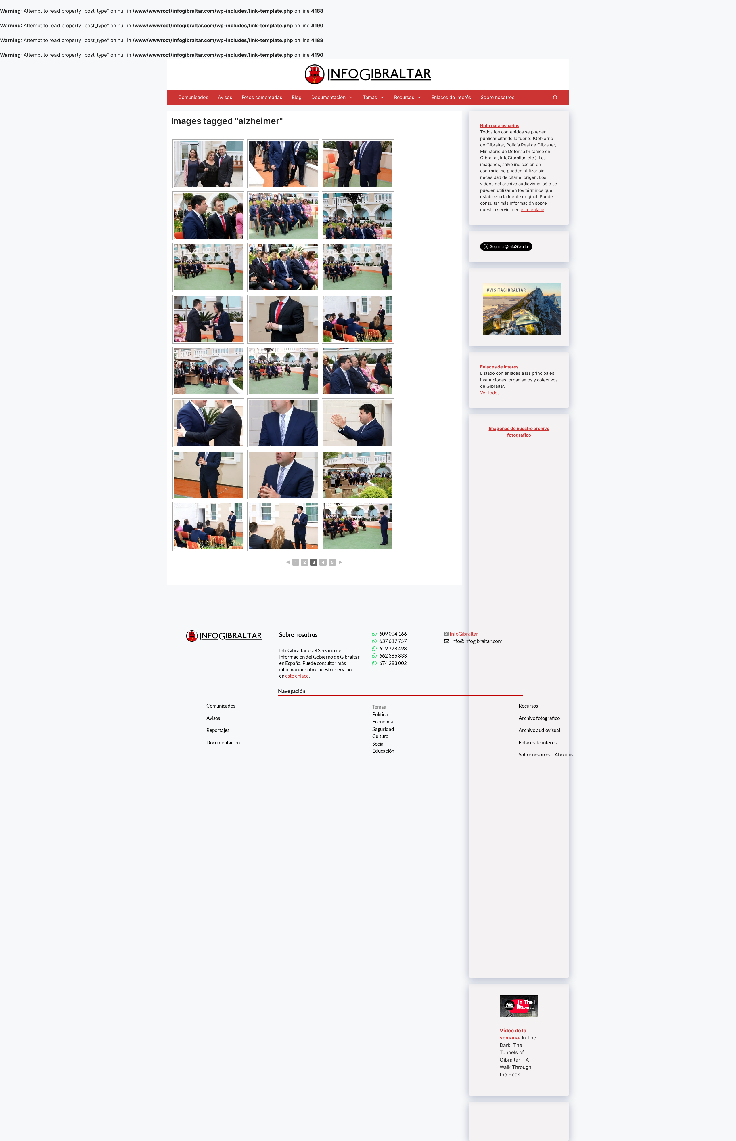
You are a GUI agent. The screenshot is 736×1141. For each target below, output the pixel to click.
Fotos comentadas (262, 97)
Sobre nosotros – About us (546, 755)
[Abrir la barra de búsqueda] (555, 97)
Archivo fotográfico (539, 718)
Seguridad (383, 729)
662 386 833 (393, 656)
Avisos (225, 97)
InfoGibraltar (464, 633)
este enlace (532, 209)
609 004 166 (393, 634)
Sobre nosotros (497, 97)
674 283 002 (393, 663)
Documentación (328, 97)
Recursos (404, 97)
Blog (297, 97)
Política (380, 714)
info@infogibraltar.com (477, 641)
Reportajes (217, 730)
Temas (370, 97)
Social (378, 744)
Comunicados (193, 97)
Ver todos (490, 392)
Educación (383, 751)
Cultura (380, 736)
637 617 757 (393, 641)
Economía (382, 721)
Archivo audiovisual (539, 730)
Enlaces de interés (451, 97)
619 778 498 (393, 648)
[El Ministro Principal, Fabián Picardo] (283, 164)
